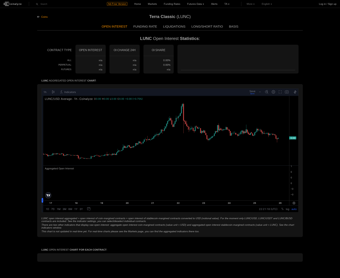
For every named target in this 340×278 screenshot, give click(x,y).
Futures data (194, 3)
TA (225, 3)
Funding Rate (145, 26)
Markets (152, 3)
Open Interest (114, 26)
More (250, 3)
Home (137, 3)
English (266, 3)
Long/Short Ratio (207, 26)
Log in (322, 3)
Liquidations (174, 26)
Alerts (214, 3)
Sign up (332, 3)
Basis (233, 26)
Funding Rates (172, 3)
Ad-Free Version (117, 3)
